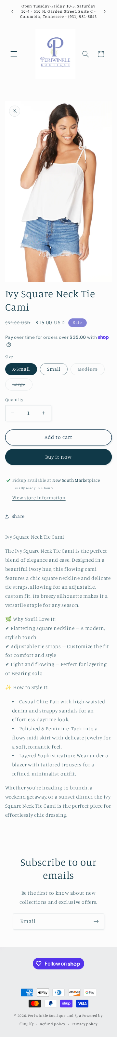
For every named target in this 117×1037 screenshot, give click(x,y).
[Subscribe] (96, 921)
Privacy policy (84, 1024)
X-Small (21, 369)
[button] (13, 53)
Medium (91, 370)
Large (22, 385)
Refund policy (52, 1024)
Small (53, 369)
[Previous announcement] (12, 11)
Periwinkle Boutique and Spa (54, 1015)
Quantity (14, 399)
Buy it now (58, 457)
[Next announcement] (105, 11)
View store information (39, 497)
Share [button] (18, 516)
